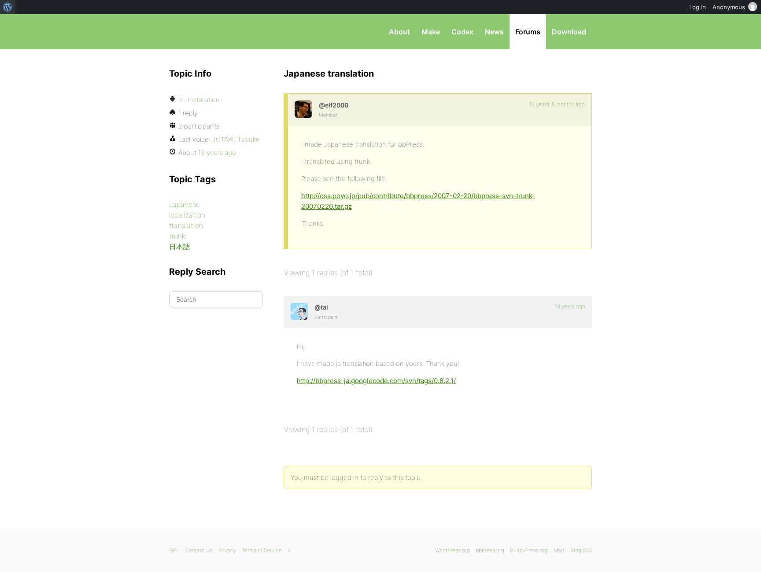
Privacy (227, 550)
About (399, 31)
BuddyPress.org (529, 550)
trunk (177, 236)
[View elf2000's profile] (303, 109)
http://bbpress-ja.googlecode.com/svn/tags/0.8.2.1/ (376, 380)
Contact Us (199, 550)
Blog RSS (581, 550)
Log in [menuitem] (697, 7)
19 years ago (570, 306)
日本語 (179, 246)
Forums (527, 31)
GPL (174, 550)
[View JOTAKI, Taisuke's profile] (299, 311)
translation (186, 225)
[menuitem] (7, 7)
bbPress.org (215, 31)
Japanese (184, 204)
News (494, 31)
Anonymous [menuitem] (729, 7)
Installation (204, 100)
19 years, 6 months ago (557, 104)
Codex (462, 31)
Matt (559, 550)
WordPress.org (452, 550)
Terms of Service (262, 550)
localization (187, 214)
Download (569, 31)
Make (430, 31)
